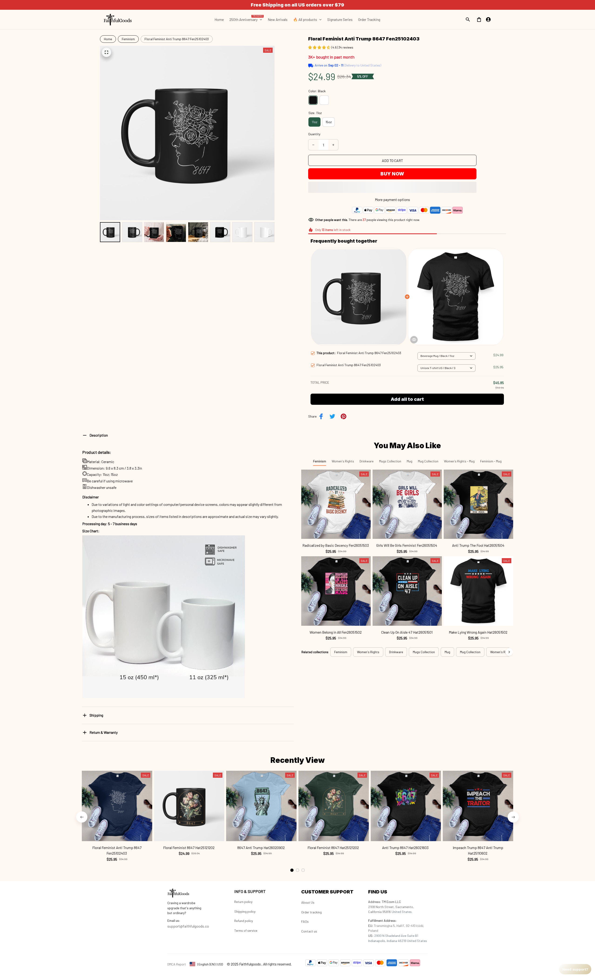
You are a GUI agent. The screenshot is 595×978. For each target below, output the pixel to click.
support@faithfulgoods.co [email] (188, 926)
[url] (173, 920)
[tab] (292, 870)
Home (108, 39)
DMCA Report (176, 964)
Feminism (128, 39)
